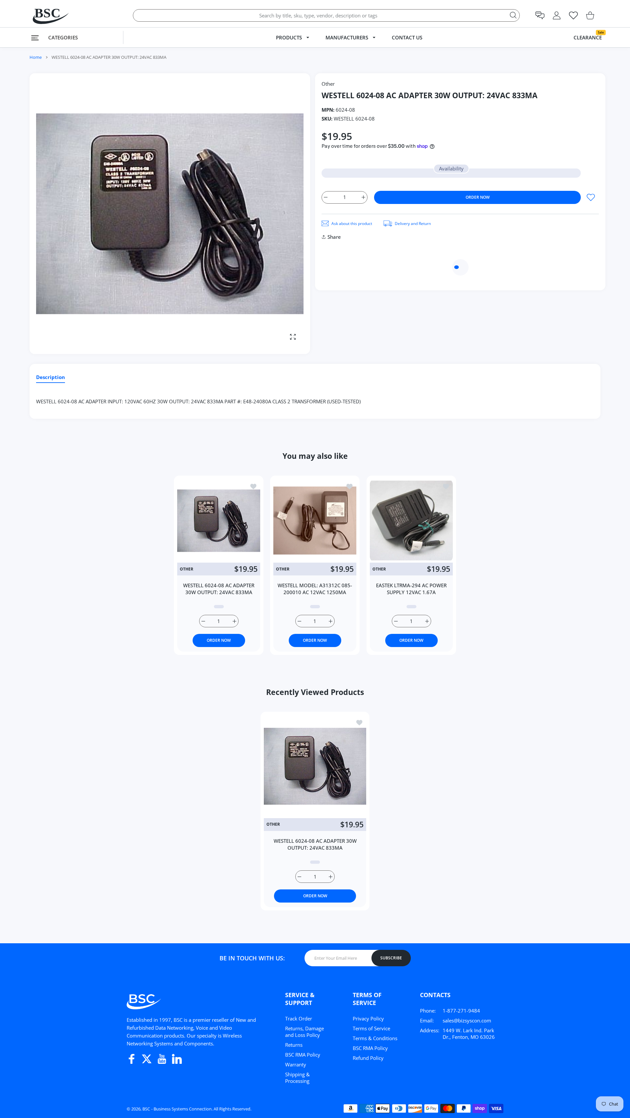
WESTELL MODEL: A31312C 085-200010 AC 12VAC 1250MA (315, 588)
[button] (540, 15)
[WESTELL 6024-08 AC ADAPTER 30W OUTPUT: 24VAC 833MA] (218, 520)
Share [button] (334, 237)
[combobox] (326, 15)
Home (36, 57)
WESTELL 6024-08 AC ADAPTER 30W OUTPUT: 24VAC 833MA (218, 588)
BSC (146, 1109)
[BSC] (44, 15)
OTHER (186, 569)
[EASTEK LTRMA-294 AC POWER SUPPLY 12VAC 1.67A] (411, 520)
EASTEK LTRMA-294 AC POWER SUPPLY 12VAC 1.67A (411, 588)
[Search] (513, 15)
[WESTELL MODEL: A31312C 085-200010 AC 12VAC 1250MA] (314, 520)
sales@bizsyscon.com (467, 1020)
